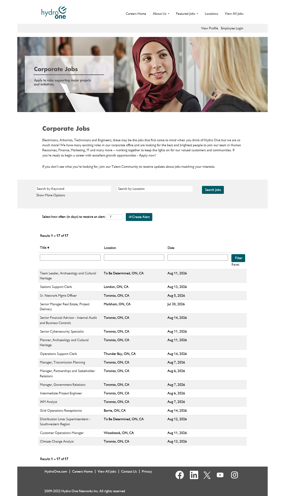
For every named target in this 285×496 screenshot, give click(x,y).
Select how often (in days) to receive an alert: (73, 217)
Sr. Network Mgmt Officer (58, 295)
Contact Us (129, 471)
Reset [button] (235, 264)
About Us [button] (160, 13)
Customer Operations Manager (62, 433)
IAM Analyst (48, 402)
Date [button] (171, 248)
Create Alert (140, 217)
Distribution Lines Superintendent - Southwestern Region (65, 421)
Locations (211, 13)
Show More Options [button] (50, 195)
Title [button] (43, 247)
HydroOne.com (56, 471)
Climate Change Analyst (57, 441)
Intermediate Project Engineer (61, 393)
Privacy (147, 471)
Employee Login (232, 28)
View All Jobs (234, 13)
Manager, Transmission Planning (62, 362)
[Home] (54, 12)
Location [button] (110, 248)
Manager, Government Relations (63, 384)
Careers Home (136, 13)
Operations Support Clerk (58, 354)
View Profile (209, 28)
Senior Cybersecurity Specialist (62, 331)
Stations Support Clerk (56, 287)
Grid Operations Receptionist (61, 410)
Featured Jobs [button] (186, 13)
